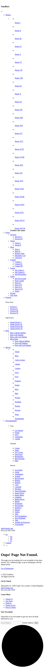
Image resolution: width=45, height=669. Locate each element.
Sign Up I (18, 287)
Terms (17, 291)
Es (11, 541)
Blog (7, 331)
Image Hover (19, 493)
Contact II (18, 264)
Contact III (19, 266)
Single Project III (16, 327)
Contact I (18, 262)
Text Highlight (20, 518)
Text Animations (21, 516)
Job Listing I (19, 270)
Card (16, 485)
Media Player (19, 499)
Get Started (19, 431)
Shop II (17, 251)
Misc (16, 461)
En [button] (7, 534)
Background (19, 478)
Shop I (17, 249)
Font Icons (18, 454)
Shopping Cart (20, 256)
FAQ (16, 435)
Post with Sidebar (21, 343)
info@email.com (7, 528)
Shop (12, 247)
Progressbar (19, 506)
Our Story (9, 601)
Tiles (16, 520)
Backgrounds (19, 459)
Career (12, 268)
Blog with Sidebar (16, 335)
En (11, 537)
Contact (13, 260)
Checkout (18, 258)
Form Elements (20, 491)
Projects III (14, 311)
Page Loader (19, 281)
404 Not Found (20, 279)
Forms (17, 433)
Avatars (17, 476)
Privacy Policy (11, 607)
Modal (17, 501)
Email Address (28, 623)
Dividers (18, 489)
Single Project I (15, 322)
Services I (18, 237)
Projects (8, 297)
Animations (19, 474)
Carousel (18, 487)
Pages (8, 233)
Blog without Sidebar (18, 333)
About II (18, 245)
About (12, 241)
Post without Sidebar (22, 341)
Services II (18, 239)
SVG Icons (19, 452)
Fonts (17, 450)
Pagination (18, 504)
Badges (17, 481)
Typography (19, 524)
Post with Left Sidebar (23, 345)
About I (17, 243)
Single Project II (16, 324)
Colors (17, 448)
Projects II (14, 309)
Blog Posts (14, 339)
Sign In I (18, 283)
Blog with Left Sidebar (18, 337)
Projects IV (14, 313)
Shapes (17, 510)
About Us (9, 599)
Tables (17, 512)
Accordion (18, 470)
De (11, 539)
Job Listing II (19, 272)
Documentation (11, 421)
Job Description (20, 274)
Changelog (19, 437)
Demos (8, 15)
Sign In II (18, 285)
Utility (12, 277)
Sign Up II (18, 289)
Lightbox (18, 497)
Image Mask (19, 495)
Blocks (8, 347)
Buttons (17, 483)
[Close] (2, 11)
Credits (17, 439)
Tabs (16, 514)
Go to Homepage (7, 568)
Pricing (12, 293)
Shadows (18, 508)
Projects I (13, 307)
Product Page (19, 253)
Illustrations (19, 457)
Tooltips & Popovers (22, 522)
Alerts (17, 472)
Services (13, 235)
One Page (13, 295)
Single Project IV (16, 329)
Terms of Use (10, 605)
